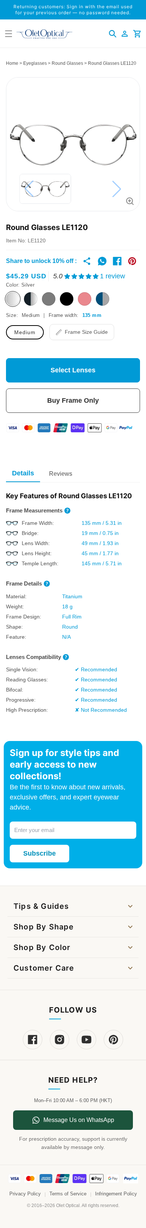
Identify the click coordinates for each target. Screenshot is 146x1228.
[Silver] (12, 299)
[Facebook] (32, 1039)
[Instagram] (59, 1039)
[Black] (66, 299)
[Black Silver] (30, 299)
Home (12, 63)
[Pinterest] (113, 1039)
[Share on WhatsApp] (102, 261)
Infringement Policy (116, 1194)
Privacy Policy (25, 1194)
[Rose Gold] (84, 299)
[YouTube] (86, 1039)
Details (23, 473)
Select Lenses (73, 370)
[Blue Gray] (102, 299)
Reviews (60, 474)
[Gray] (48, 299)
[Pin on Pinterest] (132, 261)
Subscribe (39, 853)
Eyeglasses (35, 63)
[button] (112, 33)
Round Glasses (67, 63)
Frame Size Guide (86, 332)
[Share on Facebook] (117, 261)
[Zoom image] (130, 201)
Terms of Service (67, 1194)
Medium (25, 332)
